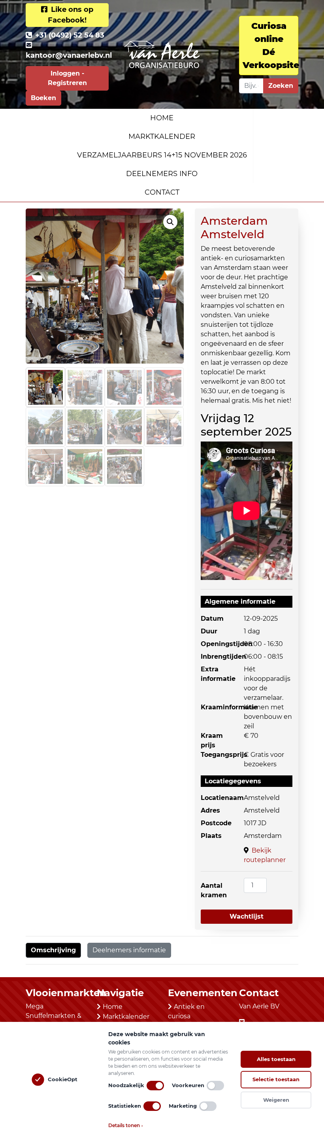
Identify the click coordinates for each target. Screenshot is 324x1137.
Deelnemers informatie (129, 950)
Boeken (43, 98)
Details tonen (125, 1125)
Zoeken (280, 85)
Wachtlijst (247, 916)
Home (161, 118)
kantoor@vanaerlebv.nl (69, 55)
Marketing (183, 1106)
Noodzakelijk (126, 1085)
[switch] (155, 1085)
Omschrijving (53, 950)
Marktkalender (161, 136)
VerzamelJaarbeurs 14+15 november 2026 (162, 155)
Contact (162, 192)
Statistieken (124, 1106)
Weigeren (276, 1100)
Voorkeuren (188, 1085)
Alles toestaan (276, 1059)
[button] (170, 222)
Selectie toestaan (276, 1079)
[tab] (53, 950)
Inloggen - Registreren (67, 78)
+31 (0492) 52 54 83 (69, 35)
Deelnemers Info (162, 173)
